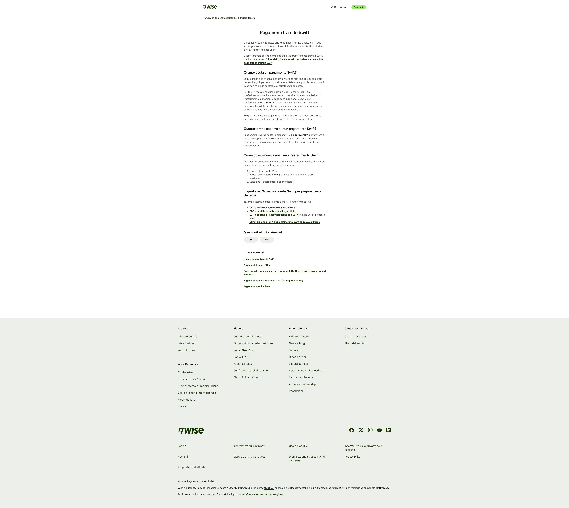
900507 (269, 487)
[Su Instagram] (370, 430)
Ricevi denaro (186, 399)
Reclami (183, 456)
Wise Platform (187, 350)
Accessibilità (352, 456)
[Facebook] (351, 430)
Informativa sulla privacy (249, 445)
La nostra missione (301, 377)
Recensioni (296, 391)
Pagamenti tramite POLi (256, 265)
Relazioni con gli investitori (306, 370)
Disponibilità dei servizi (248, 377)
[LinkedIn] (388, 430)
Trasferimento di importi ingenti (198, 385)
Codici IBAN (241, 356)
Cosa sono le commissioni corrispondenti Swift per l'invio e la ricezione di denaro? (284, 272)
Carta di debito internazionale (197, 392)
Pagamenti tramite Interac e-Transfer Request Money (273, 280)
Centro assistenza (356, 336)
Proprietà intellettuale (191, 467)
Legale (182, 445)
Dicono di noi (297, 356)
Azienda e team (299, 336)
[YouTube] (379, 430)
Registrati (358, 7)
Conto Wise (185, 372)
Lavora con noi (298, 363)
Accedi (343, 7)
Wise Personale (187, 336)
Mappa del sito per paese (249, 456)
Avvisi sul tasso (243, 363)
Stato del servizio (356, 343)
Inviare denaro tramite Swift (259, 259)
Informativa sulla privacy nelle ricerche (364, 447)
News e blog (297, 343)
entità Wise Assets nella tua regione (262, 494)
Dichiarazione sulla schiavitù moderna (307, 458)
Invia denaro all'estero (192, 379)
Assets (182, 406)
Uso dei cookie (298, 445)
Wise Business (187, 343)
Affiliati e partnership (302, 384)
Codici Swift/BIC (243, 350)
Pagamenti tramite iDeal (256, 286)
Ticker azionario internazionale (253, 343)
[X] (361, 430)
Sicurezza (295, 350)
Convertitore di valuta (247, 336)
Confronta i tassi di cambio (250, 370)
